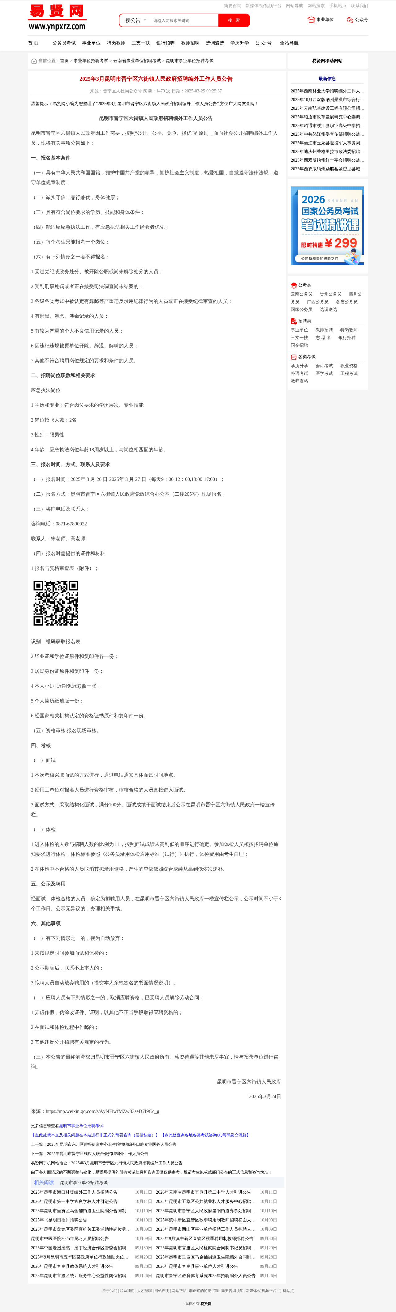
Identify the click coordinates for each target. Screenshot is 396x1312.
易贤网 (206, 1303)
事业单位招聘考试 (91, 60)
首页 (64, 60)
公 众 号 (263, 42)
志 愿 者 (323, 337)
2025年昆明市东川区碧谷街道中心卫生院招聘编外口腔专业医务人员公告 (111, 1144)
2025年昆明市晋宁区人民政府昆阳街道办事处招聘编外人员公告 (216, 1210)
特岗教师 (116, 42)
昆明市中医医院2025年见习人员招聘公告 (70, 1238)
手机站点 (337, 5)
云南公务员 (301, 294)
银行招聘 (165, 42)
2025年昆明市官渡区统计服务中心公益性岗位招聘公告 (83, 1275)
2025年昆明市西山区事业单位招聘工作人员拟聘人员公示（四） (216, 1229)
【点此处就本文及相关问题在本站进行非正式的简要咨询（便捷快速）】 (95, 1135)
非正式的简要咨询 (204, 1291)
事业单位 (325, 19)
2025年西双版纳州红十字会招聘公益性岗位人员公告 (340, 160)
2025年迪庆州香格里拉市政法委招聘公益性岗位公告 (340, 151)
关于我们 (109, 1291)
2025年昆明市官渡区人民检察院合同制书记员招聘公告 (208, 1248)
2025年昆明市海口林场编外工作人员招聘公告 (74, 1192)
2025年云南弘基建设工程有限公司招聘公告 (332, 108)
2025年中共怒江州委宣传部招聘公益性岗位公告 (336, 134)
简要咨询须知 (232, 1291)
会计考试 (324, 365)
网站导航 (294, 5)
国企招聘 (299, 345)
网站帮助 (179, 1291)
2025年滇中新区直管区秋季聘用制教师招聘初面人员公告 (210, 1220)
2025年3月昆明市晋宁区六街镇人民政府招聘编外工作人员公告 (127, 1163)
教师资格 (299, 381)
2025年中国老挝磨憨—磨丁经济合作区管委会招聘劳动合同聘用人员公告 (100, 1248)
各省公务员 (347, 301)
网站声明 (161, 1291)
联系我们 (359, 5)
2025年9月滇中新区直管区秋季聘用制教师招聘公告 (204, 1238)
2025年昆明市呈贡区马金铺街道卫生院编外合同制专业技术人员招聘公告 (225, 1257)
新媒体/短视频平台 (264, 5)
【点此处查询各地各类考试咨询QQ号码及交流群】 (206, 1135)
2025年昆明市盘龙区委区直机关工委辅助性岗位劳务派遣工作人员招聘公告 (102, 1229)
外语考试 (299, 373)
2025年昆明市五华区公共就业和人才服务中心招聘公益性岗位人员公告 (223, 1201)
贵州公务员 (331, 294)
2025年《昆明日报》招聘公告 (59, 1220)
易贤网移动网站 (327, 60)
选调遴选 (215, 42)
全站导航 (289, 42)
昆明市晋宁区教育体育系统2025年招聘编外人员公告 (206, 1275)
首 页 (33, 42)
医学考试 (324, 373)
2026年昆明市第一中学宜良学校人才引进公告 (74, 1201)
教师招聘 (190, 42)
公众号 (361, 19)
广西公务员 (318, 301)
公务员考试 (64, 42)
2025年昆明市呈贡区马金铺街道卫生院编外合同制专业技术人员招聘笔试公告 (104, 1210)
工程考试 (349, 373)
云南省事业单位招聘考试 (137, 60)
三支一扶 (140, 42)
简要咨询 (232, 5)
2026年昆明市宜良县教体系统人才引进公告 (72, 1266)
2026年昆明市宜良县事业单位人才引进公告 (197, 1266)
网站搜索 (316, 5)
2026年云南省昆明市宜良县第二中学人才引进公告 (203, 1192)
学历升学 (239, 42)
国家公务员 (301, 309)
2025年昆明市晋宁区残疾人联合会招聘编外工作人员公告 (97, 1153)
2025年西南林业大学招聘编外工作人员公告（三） (338, 91)
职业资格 (349, 365)
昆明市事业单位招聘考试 (189, 60)
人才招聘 (144, 1291)
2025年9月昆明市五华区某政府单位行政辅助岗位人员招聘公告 (90, 1257)
